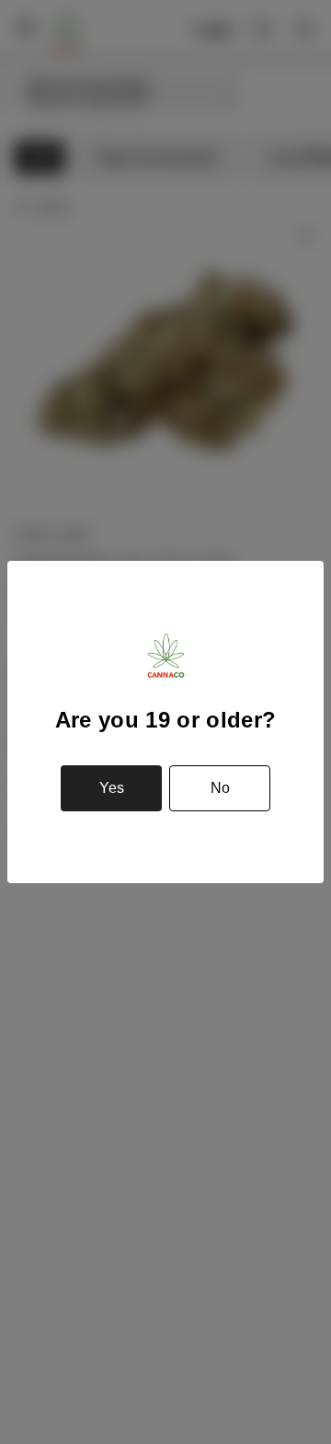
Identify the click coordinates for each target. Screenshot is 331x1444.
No (220, 788)
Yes (111, 788)
